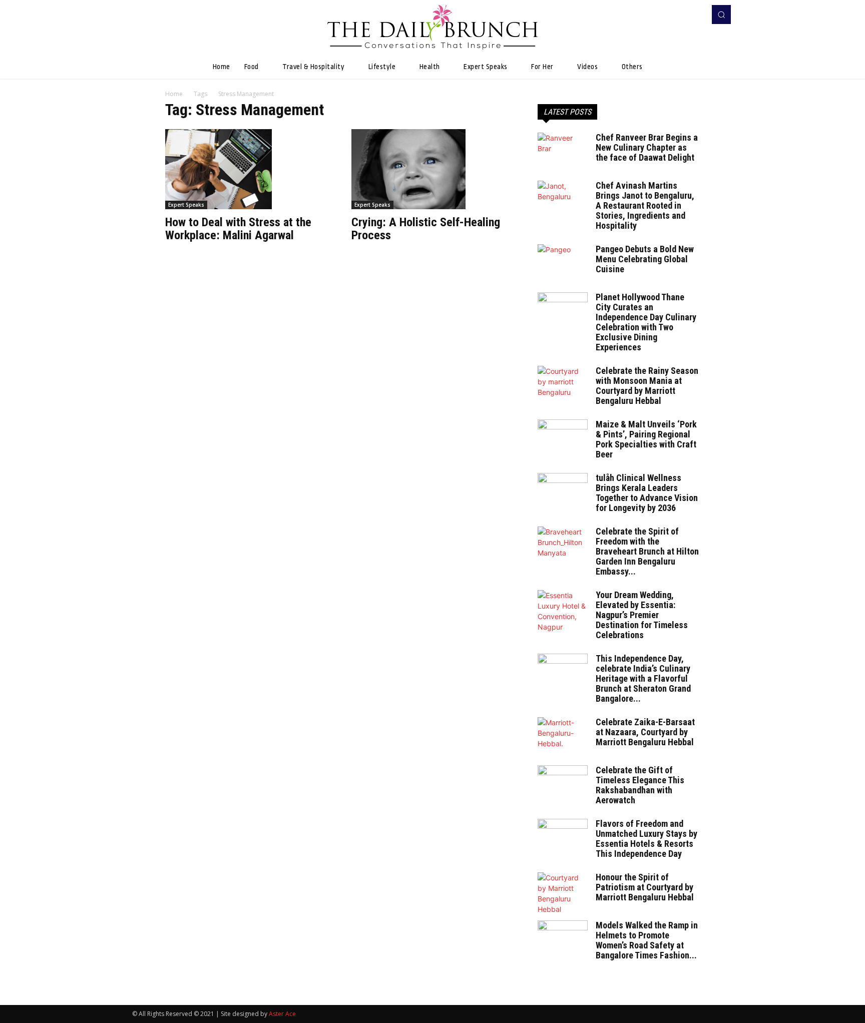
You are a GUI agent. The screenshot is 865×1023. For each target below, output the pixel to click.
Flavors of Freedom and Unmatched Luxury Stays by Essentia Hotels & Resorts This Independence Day (646, 838)
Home (174, 94)
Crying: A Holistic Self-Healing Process (425, 228)
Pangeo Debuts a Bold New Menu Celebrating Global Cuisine (645, 259)
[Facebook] (681, 15)
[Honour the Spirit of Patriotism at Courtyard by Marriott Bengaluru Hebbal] (563, 893)
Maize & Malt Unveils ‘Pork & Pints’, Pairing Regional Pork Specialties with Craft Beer (646, 439)
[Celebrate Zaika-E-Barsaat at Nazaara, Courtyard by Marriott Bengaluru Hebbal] (563, 734)
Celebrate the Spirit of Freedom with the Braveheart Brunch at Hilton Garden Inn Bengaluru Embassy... (647, 551)
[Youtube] (695, 15)
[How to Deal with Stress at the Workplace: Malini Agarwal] (246, 169)
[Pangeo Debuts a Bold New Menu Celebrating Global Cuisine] (563, 261)
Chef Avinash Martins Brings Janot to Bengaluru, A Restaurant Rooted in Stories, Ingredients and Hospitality (645, 205)
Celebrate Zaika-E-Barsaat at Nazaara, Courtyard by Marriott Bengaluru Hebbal (645, 732)
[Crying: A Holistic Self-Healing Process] (432, 169)
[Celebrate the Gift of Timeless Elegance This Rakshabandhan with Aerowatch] (563, 782)
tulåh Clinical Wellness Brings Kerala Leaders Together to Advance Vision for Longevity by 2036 (647, 492)
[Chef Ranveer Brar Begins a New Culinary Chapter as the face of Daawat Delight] (563, 150)
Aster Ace (282, 1013)
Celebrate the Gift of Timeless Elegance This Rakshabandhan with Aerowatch (640, 785)
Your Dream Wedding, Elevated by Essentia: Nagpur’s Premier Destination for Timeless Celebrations (642, 615)
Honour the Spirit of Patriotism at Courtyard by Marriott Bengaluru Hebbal (645, 887)
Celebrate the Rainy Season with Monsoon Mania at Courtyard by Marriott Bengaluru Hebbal (647, 385)
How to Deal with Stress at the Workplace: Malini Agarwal (238, 228)
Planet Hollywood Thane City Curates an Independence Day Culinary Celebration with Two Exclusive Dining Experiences (646, 322)
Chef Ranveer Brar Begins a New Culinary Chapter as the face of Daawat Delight (647, 147)
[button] (721, 14)
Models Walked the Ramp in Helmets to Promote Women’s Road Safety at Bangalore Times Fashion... (647, 940)
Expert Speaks (186, 204)
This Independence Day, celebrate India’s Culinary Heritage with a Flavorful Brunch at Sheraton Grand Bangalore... (643, 678)
